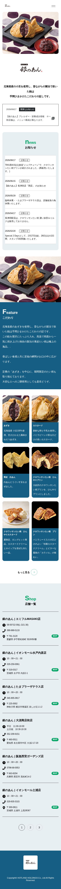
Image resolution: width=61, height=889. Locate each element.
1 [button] (21, 827)
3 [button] (39, 827)
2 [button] (30, 827)
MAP (55, 636)
